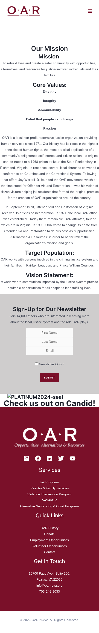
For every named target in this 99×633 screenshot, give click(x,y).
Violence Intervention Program (49, 494)
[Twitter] (61, 458)
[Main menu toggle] (89, 11)
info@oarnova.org (49, 585)
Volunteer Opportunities (49, 546)
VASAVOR (49, 500)
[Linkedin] (49, 458)
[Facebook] (38, 458)
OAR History (49, 528)
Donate (49, 534)
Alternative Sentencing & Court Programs (49, 506)
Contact (49, 552)
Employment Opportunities (49, 540)
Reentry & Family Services (49, 488)
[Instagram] (26, 458)
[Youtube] (73, 458)
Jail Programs (50, 482)
